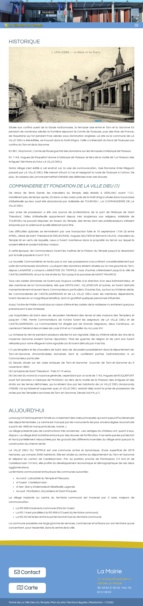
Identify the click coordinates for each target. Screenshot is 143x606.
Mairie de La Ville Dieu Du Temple (29, 602)
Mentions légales (77, 602)
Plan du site (58, 602)
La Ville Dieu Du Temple (25, 25)
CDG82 (109, 602)
